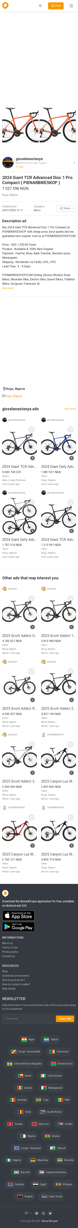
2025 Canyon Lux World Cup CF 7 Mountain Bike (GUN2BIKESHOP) (58, 781)
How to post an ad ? (13, 980)
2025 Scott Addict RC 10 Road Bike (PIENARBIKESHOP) (19, 708)
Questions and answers (15, 975)
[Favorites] (31, 429)
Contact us (8, 956)
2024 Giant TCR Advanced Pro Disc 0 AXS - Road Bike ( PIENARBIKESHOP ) (19, 466)
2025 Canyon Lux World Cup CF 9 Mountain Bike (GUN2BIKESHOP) (58, 854)
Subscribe (65, 1018)
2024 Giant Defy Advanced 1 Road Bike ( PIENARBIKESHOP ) (19, 539)
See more (7, 288)
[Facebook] (37, 1213)
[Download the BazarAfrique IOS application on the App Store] (39, 915)
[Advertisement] (39, 53)
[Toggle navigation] (71, 6)
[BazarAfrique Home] (5, 5)
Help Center (9, 988)
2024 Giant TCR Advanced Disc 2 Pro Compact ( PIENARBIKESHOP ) (58, 539)
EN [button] (26, 1213)
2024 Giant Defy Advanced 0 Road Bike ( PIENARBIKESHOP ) (58, 466)
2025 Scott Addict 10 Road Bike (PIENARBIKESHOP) (58, 636)
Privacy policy (10, 951)
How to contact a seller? (16, 984)
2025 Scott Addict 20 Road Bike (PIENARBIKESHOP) (58, 708)
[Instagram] (43, 1213)
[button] (66, 208)
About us (7, 943)
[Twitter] (50, 1213)
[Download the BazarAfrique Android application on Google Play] (39, 927)
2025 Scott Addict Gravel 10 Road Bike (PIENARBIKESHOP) (19, 636)
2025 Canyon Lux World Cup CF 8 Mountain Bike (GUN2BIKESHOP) (19, 854)
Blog (4, 971)
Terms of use (10, 947)
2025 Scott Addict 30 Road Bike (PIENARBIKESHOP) (19, 781)
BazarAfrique (49, 1221)
